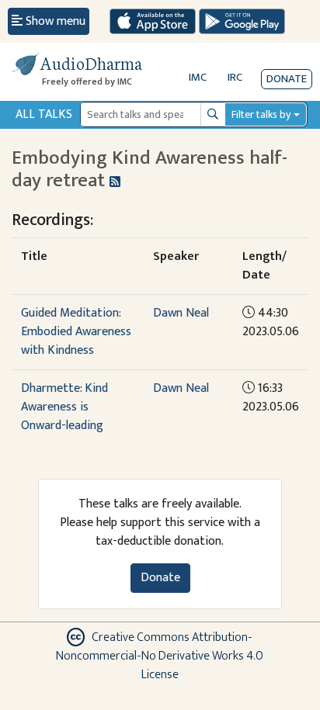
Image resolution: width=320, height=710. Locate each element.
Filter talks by (260, 114)
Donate (286, 78)
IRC (235, 77)
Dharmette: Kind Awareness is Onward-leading (64, 407)
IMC (198, 77)
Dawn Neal (181, 313)
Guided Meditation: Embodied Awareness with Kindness (76, 332)
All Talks (44, 114)
